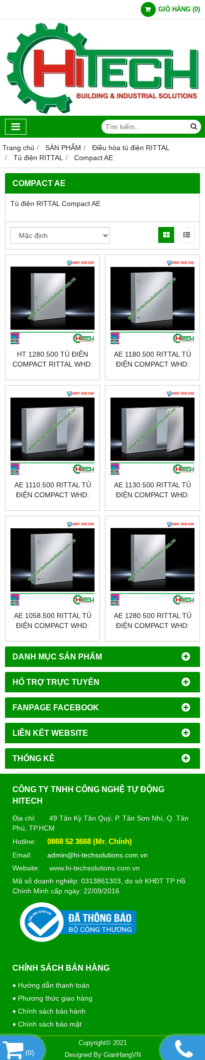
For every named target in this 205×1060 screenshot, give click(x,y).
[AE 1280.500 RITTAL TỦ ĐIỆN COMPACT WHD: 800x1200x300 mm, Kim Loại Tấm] (152, 563)
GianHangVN (122, 1055)
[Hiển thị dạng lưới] (166, 235)
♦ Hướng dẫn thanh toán (51, 985)
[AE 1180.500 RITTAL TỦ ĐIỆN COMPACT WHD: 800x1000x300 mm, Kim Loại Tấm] (152, 302)
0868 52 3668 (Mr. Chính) (89, 841)
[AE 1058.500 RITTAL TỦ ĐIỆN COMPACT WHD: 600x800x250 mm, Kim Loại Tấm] (52, 563)
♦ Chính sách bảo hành (49, 1011)
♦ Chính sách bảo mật (47, 1024)
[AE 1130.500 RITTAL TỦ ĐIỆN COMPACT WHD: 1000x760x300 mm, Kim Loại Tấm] (152, 433)
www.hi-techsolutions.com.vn (94, 868)
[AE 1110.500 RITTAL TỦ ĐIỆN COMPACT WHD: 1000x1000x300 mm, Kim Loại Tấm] (52, 433)
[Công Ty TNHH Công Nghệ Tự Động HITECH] (102, 113)
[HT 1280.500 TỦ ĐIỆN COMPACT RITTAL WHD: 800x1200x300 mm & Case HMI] (52, 302)
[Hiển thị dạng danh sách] (187, 235)
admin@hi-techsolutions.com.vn (97, 855)
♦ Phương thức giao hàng (52, 998)
